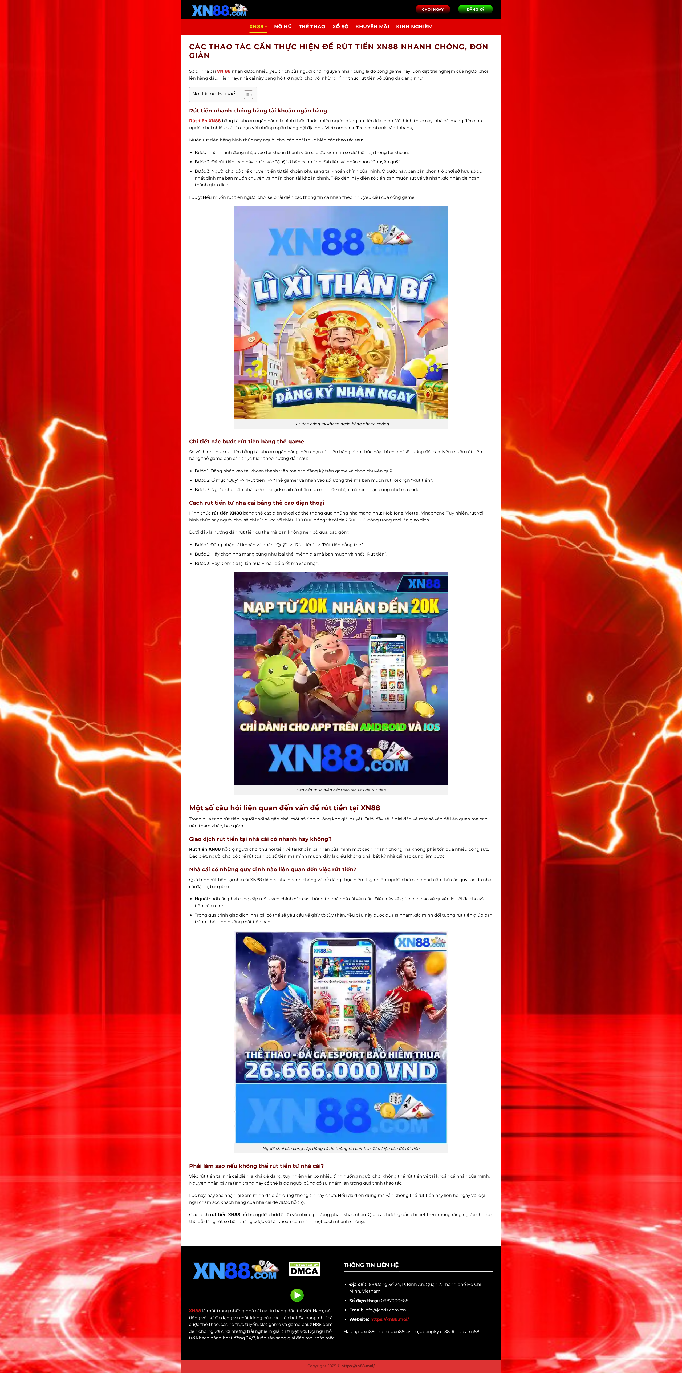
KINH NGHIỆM (414, 26)
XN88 (256, 26)
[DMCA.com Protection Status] (304, 1268)
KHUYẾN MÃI (372, 26)
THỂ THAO (312, 26)
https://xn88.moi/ (389, 1319)
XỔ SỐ (340, 26)
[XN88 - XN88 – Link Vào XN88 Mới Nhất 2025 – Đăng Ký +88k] (222, 9)
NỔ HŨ (283, 26)
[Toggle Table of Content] (246, 94)
